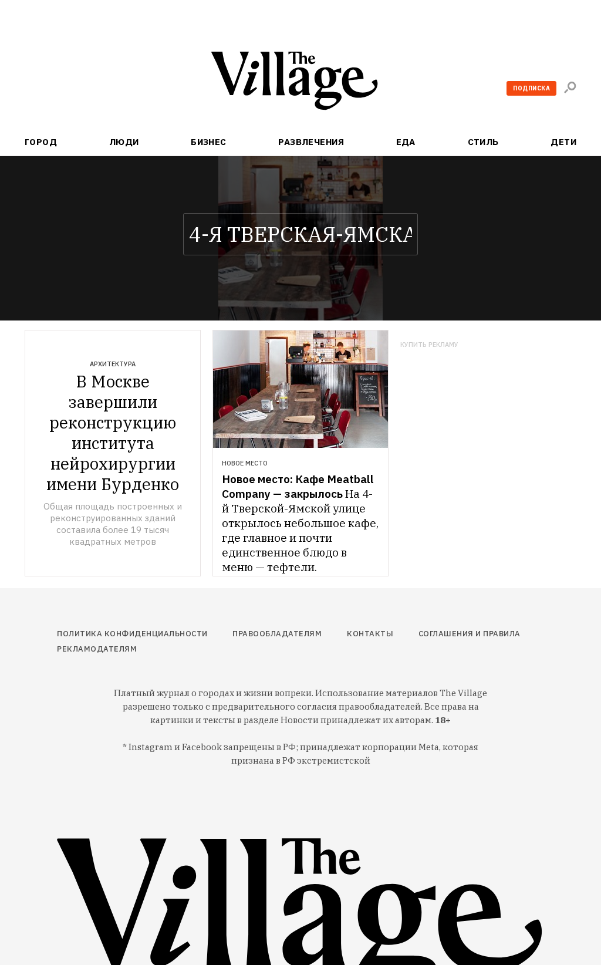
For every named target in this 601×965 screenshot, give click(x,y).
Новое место (245, 463)
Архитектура (113, 364)
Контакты (370, 634)
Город (41, 142)
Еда (406, 142)
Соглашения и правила (469, 634)
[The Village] (300, 83)
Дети (563, 142)
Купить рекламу (429, 345)
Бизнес (209, 142)
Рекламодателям (97, 649)
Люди (124, 142)
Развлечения (311, 142)
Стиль (483, 142)
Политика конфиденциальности (132, 634)
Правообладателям (277, 634)
